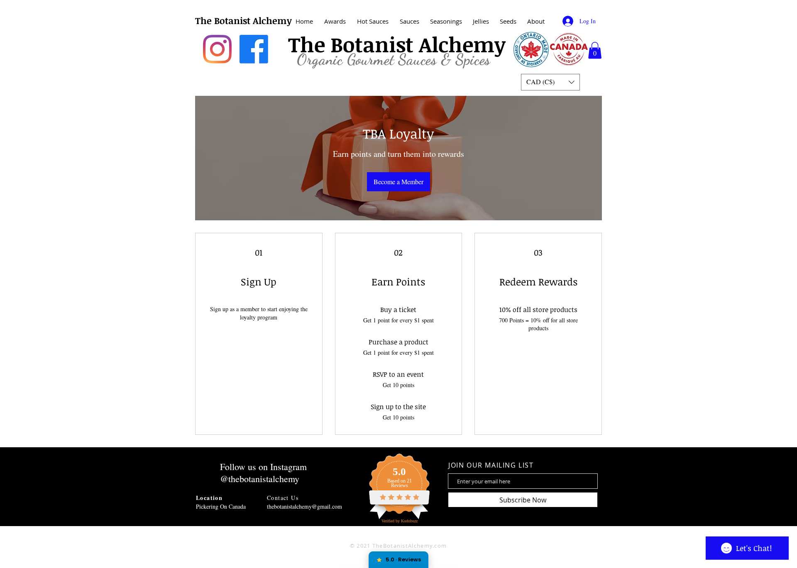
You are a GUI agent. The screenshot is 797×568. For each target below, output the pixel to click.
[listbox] (550, 82)
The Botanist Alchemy (243, 20)
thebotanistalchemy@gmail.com (304, 506)
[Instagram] (217, 49)
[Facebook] (254, 49)
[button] (536, 21)
